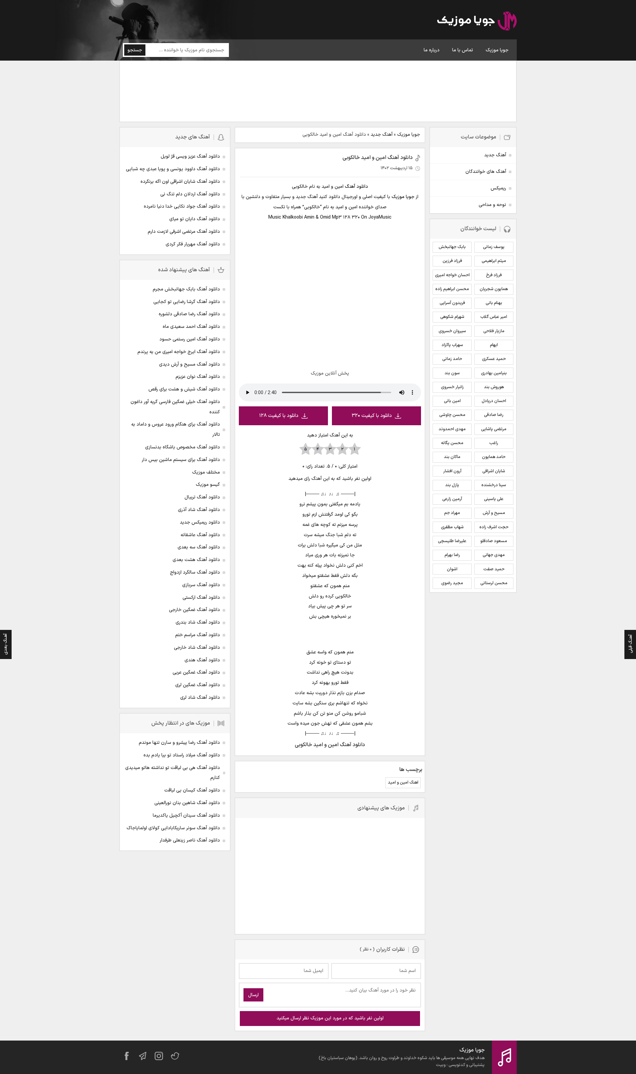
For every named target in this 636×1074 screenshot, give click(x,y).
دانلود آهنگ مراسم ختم (197, 635)
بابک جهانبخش (452, 247)
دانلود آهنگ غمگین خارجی (194, 609)
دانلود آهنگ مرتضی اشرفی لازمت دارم (184, 231)
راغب (493, 443)
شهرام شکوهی (452, 317)
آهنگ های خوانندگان (485, 171)
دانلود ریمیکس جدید (200, 522)
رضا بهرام (452, 555)
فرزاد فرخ (494, 275)
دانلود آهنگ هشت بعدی (196, 559)
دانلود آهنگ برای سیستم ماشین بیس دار (181, 459)
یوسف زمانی (493, 247)
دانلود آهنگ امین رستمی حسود (189, 339)
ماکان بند (452, 457)
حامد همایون (493, 457)
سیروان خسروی (452, 331)
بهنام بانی (494, 303)
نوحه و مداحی (492, 204)
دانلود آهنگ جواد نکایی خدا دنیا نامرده (182, 206)
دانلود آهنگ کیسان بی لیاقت (192, 790)
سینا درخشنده (493, 485)
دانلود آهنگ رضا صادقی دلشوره (189, 314)
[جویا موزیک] (477, 22)
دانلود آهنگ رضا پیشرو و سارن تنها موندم (179, 742)
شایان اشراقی (493, 471)
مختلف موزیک (206, 472)
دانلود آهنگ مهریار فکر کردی (193, 244)
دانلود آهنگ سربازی (201, 585)
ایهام (494, 345)
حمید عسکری (494, 359)
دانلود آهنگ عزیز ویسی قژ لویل (190, 156)
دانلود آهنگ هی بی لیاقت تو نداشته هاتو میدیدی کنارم (172, 773)
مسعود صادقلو (493, 541)
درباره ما (432, 50)
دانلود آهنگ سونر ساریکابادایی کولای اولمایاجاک (173, 828)
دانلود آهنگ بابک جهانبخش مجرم (186, 289)
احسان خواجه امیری (452, 275)
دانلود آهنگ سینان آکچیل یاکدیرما (186, 815)
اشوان (452, 569)
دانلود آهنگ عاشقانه (200, 535)
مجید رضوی (452, 583)
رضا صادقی (494, 415)
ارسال (253, 995)
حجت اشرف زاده (493, 527)
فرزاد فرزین (452, 261)
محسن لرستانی (493, 583)
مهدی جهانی (494, 555)
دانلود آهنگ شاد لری (200, 697)
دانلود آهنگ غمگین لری (197, 685)
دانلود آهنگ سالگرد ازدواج (195, 572)
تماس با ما (462, 50)
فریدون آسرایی (452, 303)
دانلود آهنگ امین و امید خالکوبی (378, 158)
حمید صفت (493, 569)
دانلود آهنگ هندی (202, 660)
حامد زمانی (452, 359)
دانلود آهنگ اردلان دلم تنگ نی (190, 194)
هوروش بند (494, 387)
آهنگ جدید (382, 134)
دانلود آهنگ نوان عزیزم (198, 376)
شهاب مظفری (452, 527)
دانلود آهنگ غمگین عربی (196, 672)
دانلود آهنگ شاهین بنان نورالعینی (187, 802)
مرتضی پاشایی (493, 429)
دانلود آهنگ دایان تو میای (194, 219)
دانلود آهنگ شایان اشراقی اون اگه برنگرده (180, 181)
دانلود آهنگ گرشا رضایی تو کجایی (186, 301)
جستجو (135, 50)
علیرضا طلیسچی (452, 541)
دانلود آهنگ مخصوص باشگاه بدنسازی (182, 447)
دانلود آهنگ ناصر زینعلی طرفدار (190, 840)
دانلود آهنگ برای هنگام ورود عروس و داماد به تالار (175, 429)
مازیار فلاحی (493, 331)
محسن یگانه (452, 443)
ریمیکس (498, 188)
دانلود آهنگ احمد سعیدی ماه (191, 326)
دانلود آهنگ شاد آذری (199, 509)
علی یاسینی (494, 499)
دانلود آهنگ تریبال (202, 497)
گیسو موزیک (208, 484)
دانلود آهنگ (356, 186)
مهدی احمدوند (452, 429)
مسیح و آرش (494, 513)
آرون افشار (452, 471)
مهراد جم (452, 513)
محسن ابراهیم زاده (452, 289)
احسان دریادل (494, 401)
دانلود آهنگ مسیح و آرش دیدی (189, 364)
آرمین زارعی (452, 499)
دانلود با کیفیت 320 (372, 416)
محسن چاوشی (452, 415)
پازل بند (452, 485)
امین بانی (452, 401)
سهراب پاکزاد (452, 345)
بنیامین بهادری (494, 373)
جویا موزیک (497, 50)
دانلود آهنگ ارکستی (201, 597)
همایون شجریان (494, 289)
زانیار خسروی (452, 387)
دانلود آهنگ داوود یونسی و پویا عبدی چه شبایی (173, 169)
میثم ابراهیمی (494, 261)
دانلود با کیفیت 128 (278, 416)
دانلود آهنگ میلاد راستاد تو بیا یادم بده (181, 755)
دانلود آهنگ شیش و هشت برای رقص (184, 389)
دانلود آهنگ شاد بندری (198, 622)
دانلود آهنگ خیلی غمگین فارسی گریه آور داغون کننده (175, 407)
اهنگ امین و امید (403, 782)
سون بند (452, 373)
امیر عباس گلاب (493, 317)
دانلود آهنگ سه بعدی (199, 547)
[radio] (354, 449)
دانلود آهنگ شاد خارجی (197, 647)
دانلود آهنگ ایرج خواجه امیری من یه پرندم (178, 351)
